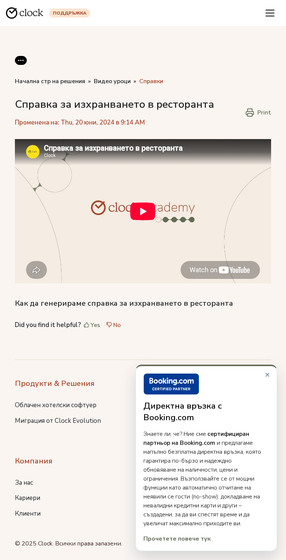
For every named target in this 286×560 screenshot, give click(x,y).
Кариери (27, 498)
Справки (151, 81)
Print (264, 112)
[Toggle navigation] (270, 13)
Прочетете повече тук (177, 539)
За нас (24, 482)
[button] (21, 66)
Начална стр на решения (50, 81)
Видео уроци (112, 81)
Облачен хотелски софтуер (55, 405)
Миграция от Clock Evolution (58, 420)
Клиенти (28, 513)
